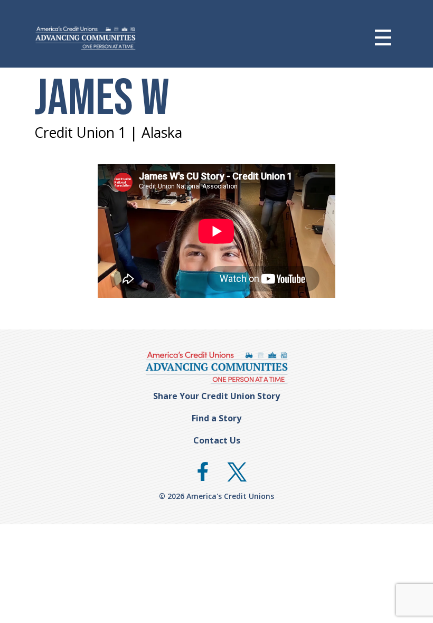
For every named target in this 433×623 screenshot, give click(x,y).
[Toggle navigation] (391, 37)
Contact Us (216, 440)
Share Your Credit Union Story (216, 396)
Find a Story (216, 418)
